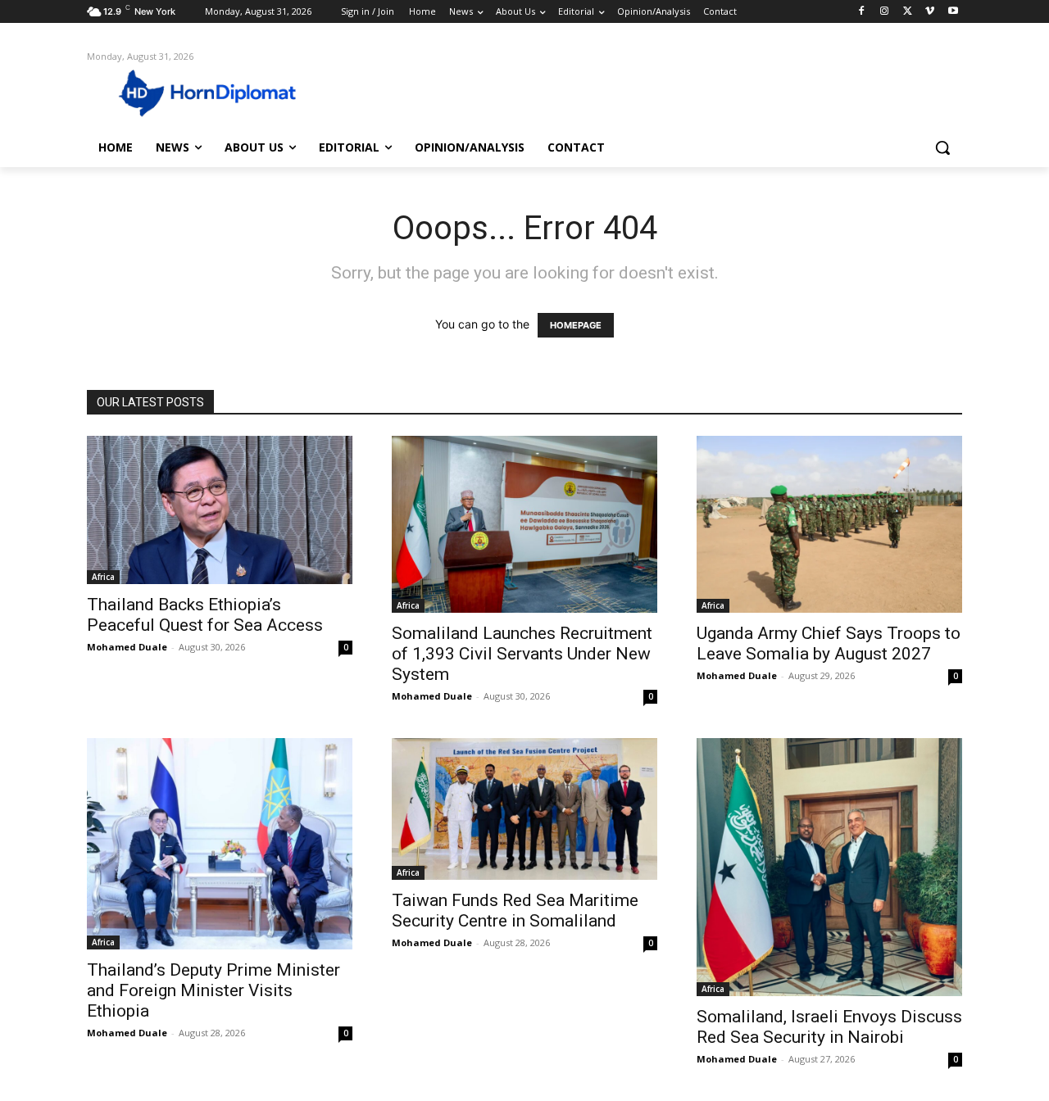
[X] (907, 11)
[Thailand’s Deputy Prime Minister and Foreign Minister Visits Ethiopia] (219, 843)
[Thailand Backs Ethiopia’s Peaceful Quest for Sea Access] (219, 510)
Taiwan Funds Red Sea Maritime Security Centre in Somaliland (515, 910)
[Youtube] (952, 11)
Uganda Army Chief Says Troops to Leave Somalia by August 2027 (828, 643)
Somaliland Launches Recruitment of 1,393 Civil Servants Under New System (522, 653)
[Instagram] (884, 11)
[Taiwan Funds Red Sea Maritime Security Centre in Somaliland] (524, 809)
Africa (103, 576)
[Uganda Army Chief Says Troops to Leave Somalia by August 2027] (829, 524)
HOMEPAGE (576, 325)
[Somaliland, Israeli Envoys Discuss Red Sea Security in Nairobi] (829, 867)
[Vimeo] (929, 11)
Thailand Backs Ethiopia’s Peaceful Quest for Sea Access (205, 615)
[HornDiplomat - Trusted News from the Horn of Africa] (218, 91)
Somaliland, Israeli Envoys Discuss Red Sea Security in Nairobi (829, 1027)
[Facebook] (861, 11)
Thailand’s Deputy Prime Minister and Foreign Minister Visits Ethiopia (213, 990)
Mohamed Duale (127, 647)
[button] (942, 147)
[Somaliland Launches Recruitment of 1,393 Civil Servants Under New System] (524, 524)
